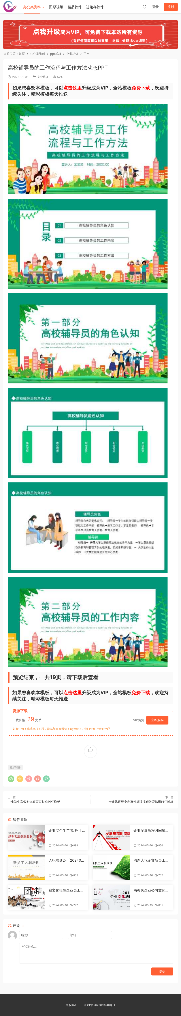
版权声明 (71, 1005)
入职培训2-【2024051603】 (67, 860)
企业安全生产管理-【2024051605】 (66, 830)
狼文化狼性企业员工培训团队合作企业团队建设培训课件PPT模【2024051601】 (66, 890)
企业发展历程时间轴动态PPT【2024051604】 (151, 830)
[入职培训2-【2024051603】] (26, 867)
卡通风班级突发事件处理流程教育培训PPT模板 (141, 802)
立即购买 (157, 720)
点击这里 (72, 88)
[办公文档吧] (10, 6)
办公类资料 (32, 7)
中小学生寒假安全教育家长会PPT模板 (34, 802)
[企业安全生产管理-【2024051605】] (26, 837)
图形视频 (56, 7)
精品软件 (75, 7)
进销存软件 (95, 7)
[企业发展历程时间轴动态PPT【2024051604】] (111, 837)
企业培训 (43, 77)
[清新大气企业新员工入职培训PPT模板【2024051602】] (111, 867)
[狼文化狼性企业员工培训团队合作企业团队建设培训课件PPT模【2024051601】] (26, 897)
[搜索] (144, 6)
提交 (162, 971)
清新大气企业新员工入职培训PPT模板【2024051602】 (151, 860)
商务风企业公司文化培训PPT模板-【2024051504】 (151, 890)
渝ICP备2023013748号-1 (99, 1005)
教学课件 (15, 767)
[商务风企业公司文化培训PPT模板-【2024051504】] (111, 897)
